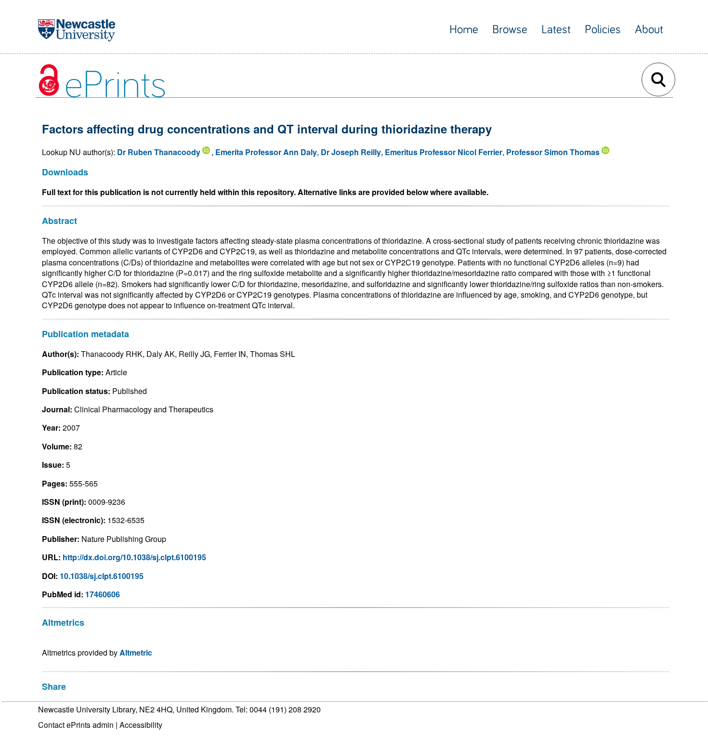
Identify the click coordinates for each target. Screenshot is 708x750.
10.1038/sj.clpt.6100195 (102, 575)
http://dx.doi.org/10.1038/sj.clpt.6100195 (134, 557)
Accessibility (140, 724)
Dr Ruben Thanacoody (158, 152)
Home (463, 30)
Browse (509, 30)
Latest (556, 30)
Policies (603, 30)
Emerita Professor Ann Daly (266, 152)
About (649, 30)
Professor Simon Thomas (553, 152)
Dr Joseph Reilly (351, 152)
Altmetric (135, 652)
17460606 (102, 594)
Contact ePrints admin (76, 724)
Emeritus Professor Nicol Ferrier (443, 152)
